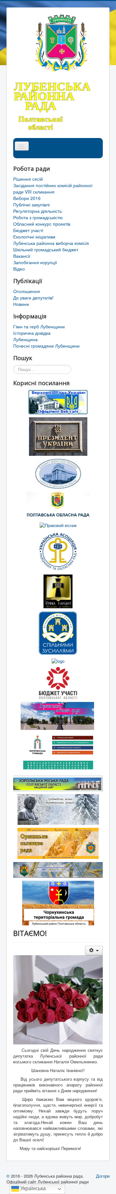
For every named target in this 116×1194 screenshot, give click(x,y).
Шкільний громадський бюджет (45, 249)
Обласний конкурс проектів (41, 224)
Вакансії (21, 256)
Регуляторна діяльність (37, 211)
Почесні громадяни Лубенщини (46, 345)
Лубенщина (25, 339)
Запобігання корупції (35, 262)
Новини (21, 304)
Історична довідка (32, 333)
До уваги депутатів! (33, 297)
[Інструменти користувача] (94, 950)
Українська (32, 1188)
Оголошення (26, 291)
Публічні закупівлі (31, 204)
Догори (103, 1176)
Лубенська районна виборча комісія (51, 243)
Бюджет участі (28, 230)
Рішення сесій (28, 179)
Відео (19, 268)
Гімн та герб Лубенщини (39, 326)
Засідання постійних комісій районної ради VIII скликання (52, 188)
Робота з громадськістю (38, 217)
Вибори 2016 (27, 198)
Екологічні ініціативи (34, 236)
